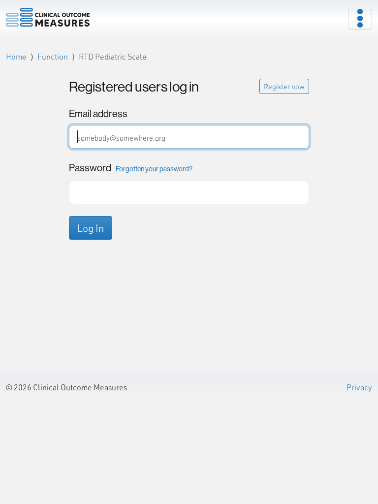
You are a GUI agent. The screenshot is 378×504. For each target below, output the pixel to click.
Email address (98, 113)
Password (130, 167)
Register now (284, 86)
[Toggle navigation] (360, 19)
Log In (90, 227)
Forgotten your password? (154, 168)
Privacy (359, 387)
